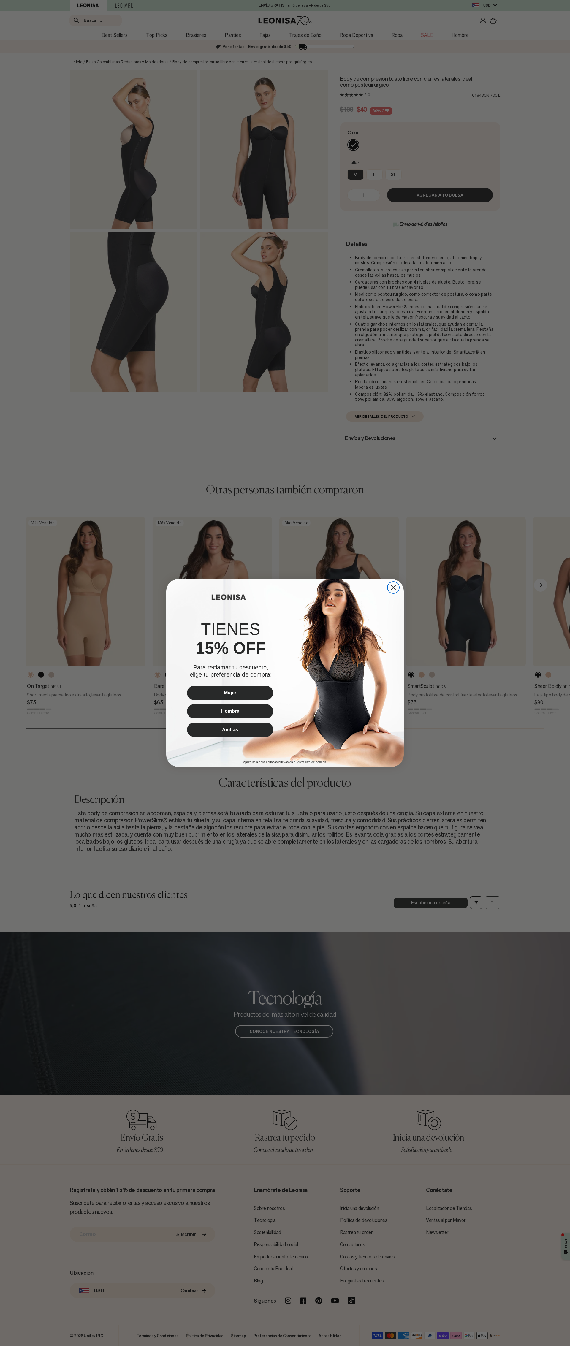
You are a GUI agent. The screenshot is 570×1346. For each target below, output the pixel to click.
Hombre (230, 711)
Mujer (230, 692)
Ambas (230, 729)
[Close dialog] (393, 587)
